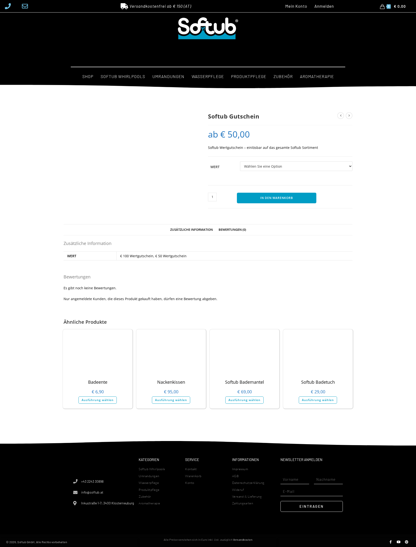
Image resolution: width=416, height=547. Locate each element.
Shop (87, 76)
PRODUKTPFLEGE (248, 76)
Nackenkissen (171, 382)
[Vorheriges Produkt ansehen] (340, 115)
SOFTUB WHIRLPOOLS (123, 76)
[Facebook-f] (390, 542)
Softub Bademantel (244, 382)
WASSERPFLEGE (208, 76)
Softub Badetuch (318, 382)
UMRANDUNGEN (168, 76)
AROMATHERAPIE (317, 76)
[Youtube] (398, 542)
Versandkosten (243, 539)
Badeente (97, 382)
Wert (215, 167)
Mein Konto (296, 6)
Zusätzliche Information (191, 230)
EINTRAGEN (311, 506)
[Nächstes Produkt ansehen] (349, 115)
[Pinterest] (406, 542)
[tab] (191, 229)
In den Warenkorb (276, 198)
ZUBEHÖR (283, 76)
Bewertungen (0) (232, 230)
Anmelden (324, 6)
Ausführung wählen (98, 400)
